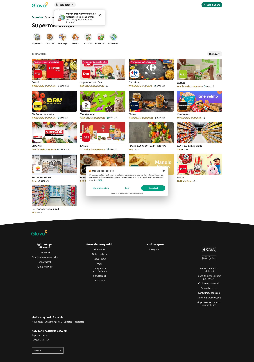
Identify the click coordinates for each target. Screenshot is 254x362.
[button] (37, 38)
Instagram (154, 249)
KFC (60, 321)
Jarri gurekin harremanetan (99, 269)
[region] (127, 38)
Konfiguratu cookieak (209, 292)
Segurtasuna (99, 275)
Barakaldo (37, 17)
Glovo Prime (100, 259)
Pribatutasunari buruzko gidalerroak (209, 277)
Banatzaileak (44, 262)
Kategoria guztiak (40, 339)
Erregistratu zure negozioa (45, 257)
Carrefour (68, 321)
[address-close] (100, 15)
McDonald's (37, 321)
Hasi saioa (100, 280)
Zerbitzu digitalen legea (209, 297)
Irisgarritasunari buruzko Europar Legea (209, 303)
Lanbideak (45, 252)
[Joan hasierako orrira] (40, 4)
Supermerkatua (39, 335)
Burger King (50, 321)
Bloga (100, 263)
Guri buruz (99, 249)
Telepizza (79, 321)
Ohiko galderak (99, 254)
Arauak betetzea (209, 288)
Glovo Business (45, 266)
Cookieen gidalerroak (209, 283)
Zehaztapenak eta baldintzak (209, 269)
